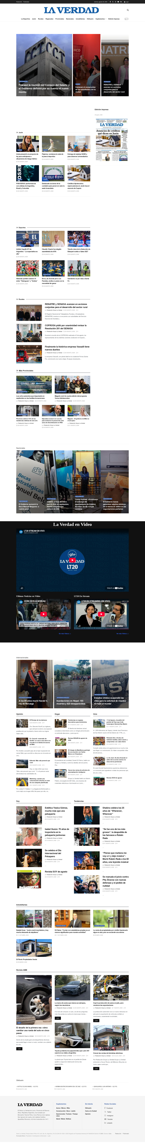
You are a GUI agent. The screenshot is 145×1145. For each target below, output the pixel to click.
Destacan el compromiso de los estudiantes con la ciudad (85, 89)
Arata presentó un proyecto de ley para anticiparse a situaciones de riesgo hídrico (27, 156)
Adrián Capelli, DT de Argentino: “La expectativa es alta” (27, 251)
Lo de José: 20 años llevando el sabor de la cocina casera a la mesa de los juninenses (117, 760)
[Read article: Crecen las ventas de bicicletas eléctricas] (111, 1037)
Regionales (49, 19)
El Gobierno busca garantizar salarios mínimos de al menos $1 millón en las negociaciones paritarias (114, 505)
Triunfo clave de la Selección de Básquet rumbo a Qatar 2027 (79, 250)
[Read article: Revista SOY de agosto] (29, 879)
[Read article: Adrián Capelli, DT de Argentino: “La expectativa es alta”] (27, 239)
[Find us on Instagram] (115, 2)
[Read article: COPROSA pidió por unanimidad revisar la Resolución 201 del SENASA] (29, 333)
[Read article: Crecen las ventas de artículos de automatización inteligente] (61, 773)
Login (127, 2)
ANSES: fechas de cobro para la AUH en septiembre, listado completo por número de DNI (58, 505)
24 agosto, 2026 (36, 747)
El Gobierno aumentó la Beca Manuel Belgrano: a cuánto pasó (29, 506)
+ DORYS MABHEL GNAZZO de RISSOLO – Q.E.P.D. (31, 1086)
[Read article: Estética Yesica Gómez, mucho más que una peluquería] (29, 815)
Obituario (90, 19)
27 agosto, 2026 (74, 425)
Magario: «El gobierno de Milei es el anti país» (78, 420)
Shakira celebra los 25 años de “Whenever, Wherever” (113, 810)
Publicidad (26, 2)
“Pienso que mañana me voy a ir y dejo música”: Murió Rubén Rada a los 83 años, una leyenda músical (116, 857)
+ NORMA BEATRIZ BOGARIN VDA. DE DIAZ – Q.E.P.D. (109, 1086)
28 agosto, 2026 (43, 95)
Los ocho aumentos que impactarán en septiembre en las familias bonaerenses (30, 397)
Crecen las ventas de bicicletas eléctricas (108, 1053)
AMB (19, 1023)
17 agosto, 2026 (113, 726)
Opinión (88, 1114)
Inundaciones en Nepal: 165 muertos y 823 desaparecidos (71, 702)
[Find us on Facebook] (110, 2)
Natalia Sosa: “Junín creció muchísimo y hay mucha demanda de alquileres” (32, 931)
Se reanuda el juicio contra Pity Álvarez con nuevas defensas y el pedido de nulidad (116, 881)
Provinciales (59, 19)
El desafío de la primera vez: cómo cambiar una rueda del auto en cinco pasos (32, 1030)
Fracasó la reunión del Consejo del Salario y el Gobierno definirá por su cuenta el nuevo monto (44, 88)
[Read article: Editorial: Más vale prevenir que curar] (22, 764)
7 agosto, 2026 (118, 1008)
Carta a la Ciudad (91, 1111)
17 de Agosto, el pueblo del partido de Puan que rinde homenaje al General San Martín (117, 722)
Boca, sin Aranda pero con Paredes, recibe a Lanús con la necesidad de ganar (53, 280)
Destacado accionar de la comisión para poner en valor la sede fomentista (53, 185)
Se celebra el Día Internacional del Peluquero (53, 853)
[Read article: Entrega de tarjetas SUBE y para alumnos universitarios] (79, 144)
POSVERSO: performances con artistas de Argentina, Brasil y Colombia (26, 185)
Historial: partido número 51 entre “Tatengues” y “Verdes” (27, 279)
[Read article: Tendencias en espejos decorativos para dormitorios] (61, 723)
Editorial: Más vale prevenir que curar (40, 761)
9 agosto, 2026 (74, 742)
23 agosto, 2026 (36, 765)
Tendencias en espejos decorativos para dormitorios (77, 721)
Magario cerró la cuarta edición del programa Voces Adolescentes (71, 397)
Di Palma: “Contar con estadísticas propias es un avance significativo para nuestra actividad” (72, 931)
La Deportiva (25, 19)
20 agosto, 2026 (79, 1055)
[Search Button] (128, 9)
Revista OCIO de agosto (114, 778)
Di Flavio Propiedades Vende (26, 959)
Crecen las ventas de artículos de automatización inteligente (79, 771)
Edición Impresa (113, 19)
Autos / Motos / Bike (63, 1108)
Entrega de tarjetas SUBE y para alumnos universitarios (78, 155)
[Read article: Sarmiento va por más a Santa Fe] (79, 268)
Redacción (19, 2)
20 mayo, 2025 (98, 935)
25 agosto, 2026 (51, 819)
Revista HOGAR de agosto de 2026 (77, 739)
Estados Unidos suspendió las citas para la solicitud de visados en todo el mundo (110, 700)
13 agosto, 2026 (74, 724)
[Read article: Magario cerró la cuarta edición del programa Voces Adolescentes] (72, 384)
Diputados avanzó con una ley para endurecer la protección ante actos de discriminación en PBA (53, 421)
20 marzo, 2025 (22, 962)
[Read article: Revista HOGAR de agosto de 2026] (61, 741)
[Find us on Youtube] (118, 2)
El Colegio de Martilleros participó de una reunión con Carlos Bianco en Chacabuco (79, 752)
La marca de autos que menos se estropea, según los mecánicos (70, 1004)
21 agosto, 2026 (36, 785)
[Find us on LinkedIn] (121, 2)
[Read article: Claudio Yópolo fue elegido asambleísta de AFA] (53, 239)
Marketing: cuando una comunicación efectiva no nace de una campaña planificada (40, 780)
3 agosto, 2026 (112, 744)
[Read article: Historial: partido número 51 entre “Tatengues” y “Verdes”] (27, 268)
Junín (34, 19)
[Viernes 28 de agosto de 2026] (112, 161)
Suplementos (100, 19)
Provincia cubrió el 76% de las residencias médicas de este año (26, 420)
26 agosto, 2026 (100, 707)
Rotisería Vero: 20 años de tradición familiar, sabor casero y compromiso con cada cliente (117, 740)
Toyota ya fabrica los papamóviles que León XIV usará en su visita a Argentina (72, 1052)
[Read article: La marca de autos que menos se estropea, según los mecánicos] (72, 987)
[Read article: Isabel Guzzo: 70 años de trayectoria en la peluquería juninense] (29, 836)
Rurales (40, 19)
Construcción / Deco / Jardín (65, 1111)
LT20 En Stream (81, 596)
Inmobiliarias (80, 19)
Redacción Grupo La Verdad (28, 95)
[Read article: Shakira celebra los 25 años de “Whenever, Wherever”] (87, 815)
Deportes (21, 245)
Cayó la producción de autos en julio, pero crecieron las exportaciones (108, 1004)
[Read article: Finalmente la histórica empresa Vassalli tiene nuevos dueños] (29, 354)
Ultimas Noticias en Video (28, 596)
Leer (20, 1049)
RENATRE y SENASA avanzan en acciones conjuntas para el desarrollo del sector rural (114, 88)
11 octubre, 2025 (23, 935)
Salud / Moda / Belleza (63, 1119)
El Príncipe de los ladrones (38, 720)
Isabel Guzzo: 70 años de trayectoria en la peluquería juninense (57, 832)
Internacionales (25, 697)
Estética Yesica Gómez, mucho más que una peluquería (56, 810)
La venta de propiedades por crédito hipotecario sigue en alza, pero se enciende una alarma (110, 931)
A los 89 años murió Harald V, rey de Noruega (33, 702)
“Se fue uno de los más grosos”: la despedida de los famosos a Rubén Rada (115, 833)
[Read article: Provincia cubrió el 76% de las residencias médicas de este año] (27, 410)
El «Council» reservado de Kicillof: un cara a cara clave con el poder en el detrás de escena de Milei (40, 741)
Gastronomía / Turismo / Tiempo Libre (67, 1115)
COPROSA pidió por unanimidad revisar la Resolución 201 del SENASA (66, 327)
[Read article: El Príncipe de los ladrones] (22, 723)
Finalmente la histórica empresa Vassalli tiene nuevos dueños (67, 348)
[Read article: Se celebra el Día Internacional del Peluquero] (29, 858)
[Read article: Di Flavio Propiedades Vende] (34, 948)
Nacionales (70, 19)
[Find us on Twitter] (113, 2)
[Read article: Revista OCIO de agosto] (99, 781)
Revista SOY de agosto (56, 871)
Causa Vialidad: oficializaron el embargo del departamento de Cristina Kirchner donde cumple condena (86, 504)
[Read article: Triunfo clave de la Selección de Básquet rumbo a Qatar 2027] (79, 239)
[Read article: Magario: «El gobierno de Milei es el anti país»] (79, 410)
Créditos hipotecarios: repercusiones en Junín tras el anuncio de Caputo (78, 185)
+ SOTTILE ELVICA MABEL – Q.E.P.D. (65, 1086)
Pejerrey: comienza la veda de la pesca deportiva (52, 155)
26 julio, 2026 (117, 1056)
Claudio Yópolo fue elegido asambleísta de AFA (51, 250)
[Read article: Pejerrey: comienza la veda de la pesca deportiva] (53, 144)
